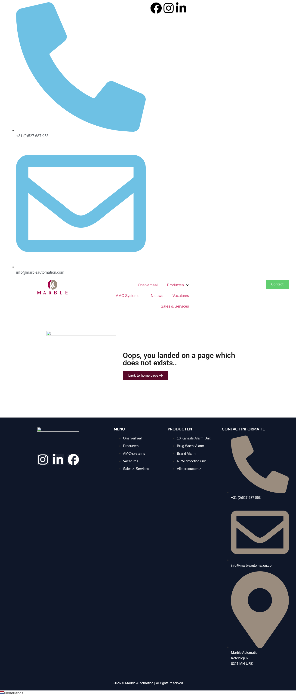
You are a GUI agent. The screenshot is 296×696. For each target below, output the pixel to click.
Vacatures (181, 296)
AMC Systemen (129, 296)
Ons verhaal (148, 285)
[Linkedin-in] (181, 8)
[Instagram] (168, 8)
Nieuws (157, 296)
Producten (175, 285)
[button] (148, 693)
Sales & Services (175, 306)
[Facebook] (156, 8)
